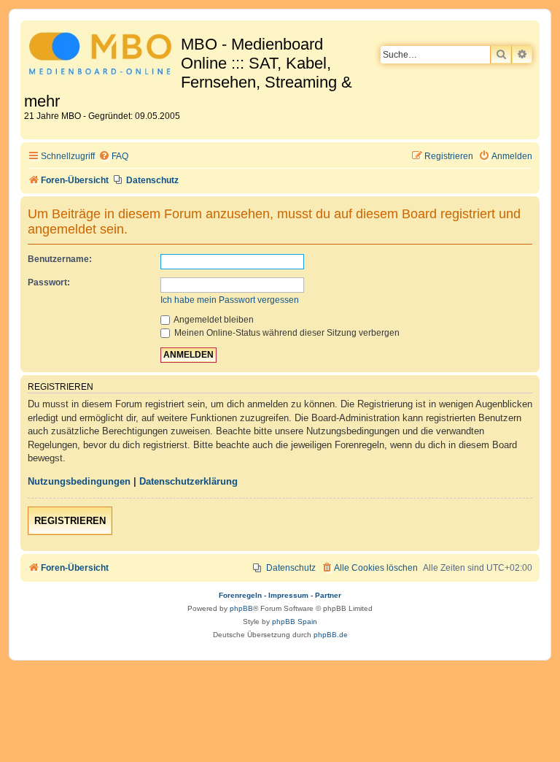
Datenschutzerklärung (188, 481)
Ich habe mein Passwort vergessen (229, 300)
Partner (328, 595)
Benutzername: (60, 259)
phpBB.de (331, 635)
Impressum (288, 595)
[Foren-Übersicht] (102, 56)
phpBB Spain (294, 621)
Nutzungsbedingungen (79, 481)
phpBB (241, 608)
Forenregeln (240, 595)
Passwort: (49, 282)
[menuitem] (113, 156)
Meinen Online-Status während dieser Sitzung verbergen (286, 333)
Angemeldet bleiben (213, 320)
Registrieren (70, 520)
